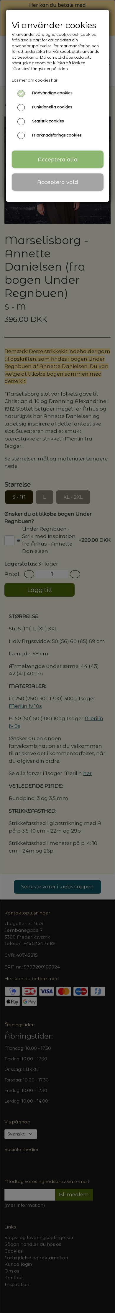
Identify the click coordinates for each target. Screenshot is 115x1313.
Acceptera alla (58, 159)
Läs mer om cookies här (35, 80)
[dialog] (57, 656)
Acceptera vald (57, 182)
